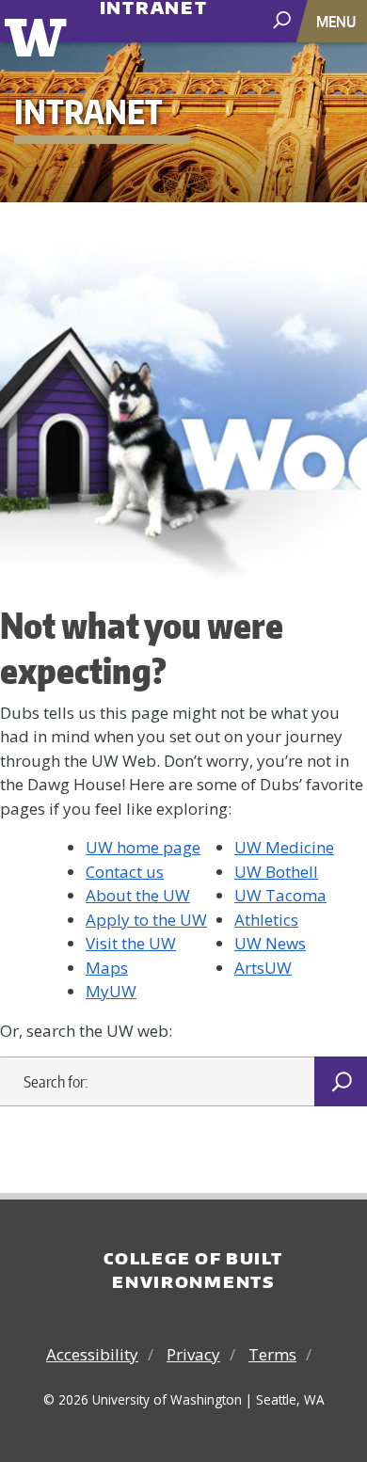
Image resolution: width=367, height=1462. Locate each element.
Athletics (266, 919)
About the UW (138, 895)
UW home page (143, 847)
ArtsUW (263, 967)
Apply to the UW (146, 919)
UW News (270, 943)
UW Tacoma (280, 895)
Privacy (193, 1354)
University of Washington (39, 35)
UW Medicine (284, 847)
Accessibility (92, 1354)
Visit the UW (131, 943)
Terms (272, 1354)
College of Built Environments (193, 1270)
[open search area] (284, 20)
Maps (107, 967)
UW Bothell (276, 871)
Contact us (125, 871)
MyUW (111, 991)
